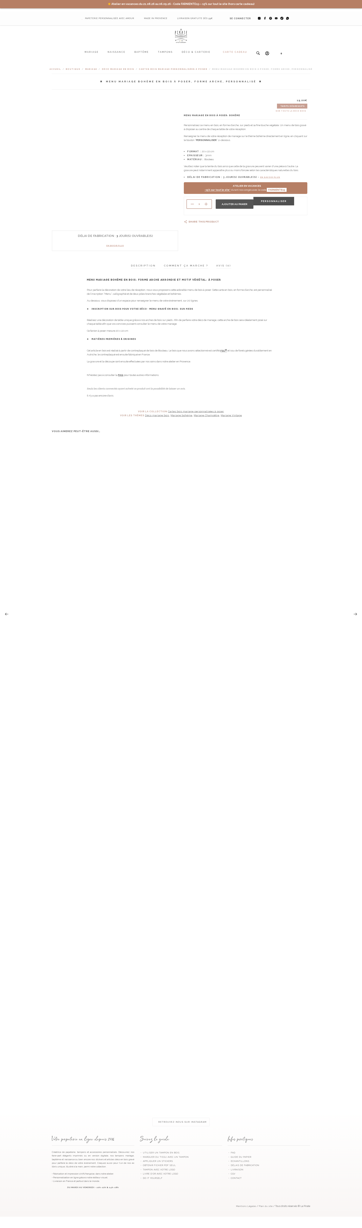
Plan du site (266, 1206)
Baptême (141, 52)
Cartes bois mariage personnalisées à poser (173, 69)
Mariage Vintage (231, 415)
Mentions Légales (246, 1206)
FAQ (120, 375)
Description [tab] (143, 265)
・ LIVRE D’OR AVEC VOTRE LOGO (159, 1174)
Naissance (116, 52)
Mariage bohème (181, 415)
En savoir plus (115, 246)
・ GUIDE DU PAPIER (239, 1157)
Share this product (204, 221)
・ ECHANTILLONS (238, 1161)
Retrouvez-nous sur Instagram (182, 1122)
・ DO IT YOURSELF (151, 1178)
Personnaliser (274, 201)
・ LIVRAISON (235, 1169)
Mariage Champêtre (206, 415)
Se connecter (240, 18)
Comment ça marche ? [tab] (186, 265)
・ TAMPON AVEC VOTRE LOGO (157, 1169)
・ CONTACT (235, 1178)
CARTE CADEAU (235, 52)
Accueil (55, 69)
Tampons (165, 52)
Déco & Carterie (196, 52)
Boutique (73, 69)
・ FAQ (231, 1152)
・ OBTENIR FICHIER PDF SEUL (158, 1165)
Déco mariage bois (157, 415)
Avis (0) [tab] (223, 265)
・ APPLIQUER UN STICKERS (156, 1161)
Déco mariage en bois (118, 69)
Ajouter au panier (234, 204)
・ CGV (231, 1174)
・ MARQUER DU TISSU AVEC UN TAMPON (164, 1157)
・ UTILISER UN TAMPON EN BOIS (159, 1152)
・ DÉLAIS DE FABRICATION (243, 1165)
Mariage (92, 52)
